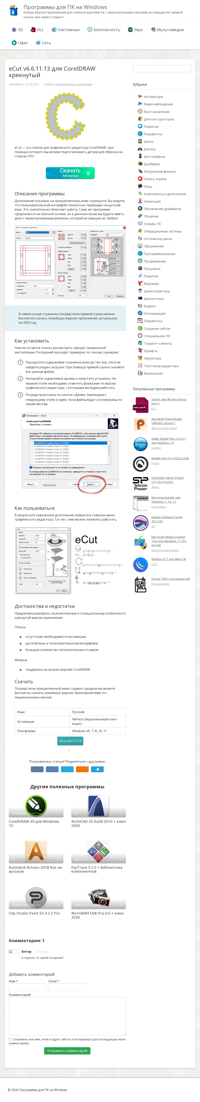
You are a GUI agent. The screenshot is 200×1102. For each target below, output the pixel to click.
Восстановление (156, 112)
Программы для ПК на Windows (65, 7)
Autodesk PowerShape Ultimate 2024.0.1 (166, 421)
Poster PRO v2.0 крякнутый (170, 579)
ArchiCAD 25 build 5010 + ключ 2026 (98, 823)
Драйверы (152, 164)
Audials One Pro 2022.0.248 (170, 458)
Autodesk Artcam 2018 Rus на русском (35, 869)
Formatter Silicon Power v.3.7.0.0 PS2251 (167, 480)
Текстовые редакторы (161, 366)
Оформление (154, 246)
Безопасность (107, 29)
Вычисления (153, 373)
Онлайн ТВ (152, 224)
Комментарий (19, 995)
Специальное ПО (157, 336)
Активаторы (153, 97)
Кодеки (149, 306)
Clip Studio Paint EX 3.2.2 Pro (34, 913)
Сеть (46, 42)
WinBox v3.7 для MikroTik (168, 559)
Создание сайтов (157, 328)
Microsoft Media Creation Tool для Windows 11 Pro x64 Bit (168, 541)
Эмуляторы (152, 358)
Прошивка (152, 269)
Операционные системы (162, 231)
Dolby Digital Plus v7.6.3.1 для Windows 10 (168, 441)
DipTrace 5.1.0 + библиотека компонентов (96, 869)
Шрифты (150, 351)
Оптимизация (154, 313)
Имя (13, 981)
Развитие (151, 126)
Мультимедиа (170, 29)
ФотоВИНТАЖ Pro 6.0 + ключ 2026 (97, 915)
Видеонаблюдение (158, 104)
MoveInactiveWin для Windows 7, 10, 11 (165, 500)
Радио (155, 463)
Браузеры (151, 283)
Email (54, 981)
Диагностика (154, 298)
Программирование (159, 254)
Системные (69, 29)
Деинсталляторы (157, 291)
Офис (23, 42)
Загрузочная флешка (160, 171)
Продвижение (155, 261)
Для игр (149, 149)
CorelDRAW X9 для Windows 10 (34, 823)
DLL (40, 29)
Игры (148, 186)
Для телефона (154, 156)
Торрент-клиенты (158, 343)
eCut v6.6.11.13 (70, 741)
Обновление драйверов (162, 209)
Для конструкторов (159, 119)
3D (20, 29)
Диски (148, 141)
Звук (138, 29)
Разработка (153, 134)
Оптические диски (158, 239)
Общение (151, 216)
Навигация (152, 201)
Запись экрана (155, 179)
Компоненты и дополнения (74, 84)
